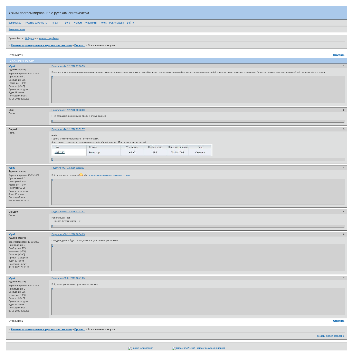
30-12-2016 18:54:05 (74, 234)
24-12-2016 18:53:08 (74, 110)
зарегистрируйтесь (49, 38)
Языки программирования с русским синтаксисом (41, 45)
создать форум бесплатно (330, 336)
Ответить (338, 55)
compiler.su (15, 22)
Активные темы (17, 29)
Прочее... (79, 45)
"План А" (56, 22)
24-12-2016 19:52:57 (74, 129)
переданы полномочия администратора (109, 175)
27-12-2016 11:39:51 (74, 167)
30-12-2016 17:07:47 (74, 211)
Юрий (12, 66)
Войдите (29, 38)
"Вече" (67, 22)
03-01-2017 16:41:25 (74, 278)
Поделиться (57, 66)
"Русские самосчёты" (36, 22)
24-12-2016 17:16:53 (74, 66)
